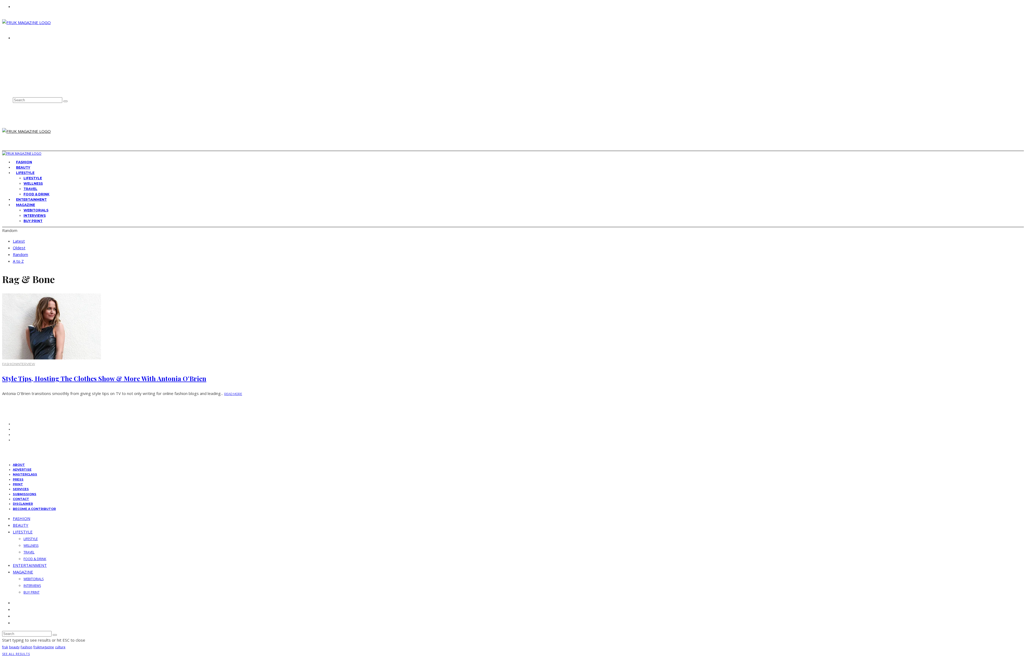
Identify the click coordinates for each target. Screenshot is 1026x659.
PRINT (18, 484)
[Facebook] (15, 65)
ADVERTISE (24, 52)
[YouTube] (15, 88)
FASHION (9, 364)
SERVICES (21, 489)
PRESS (18, 479)
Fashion (26, 647)
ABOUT (21, 47)
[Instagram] (15, 77)
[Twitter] (15, 71)
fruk (5, 647)
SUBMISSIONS (24, 494)
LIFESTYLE (25, 173)
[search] (65, 101)
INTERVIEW (26, 364)
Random (20, 254)
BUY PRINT (33, 221)
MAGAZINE (25, 205)
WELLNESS (33, 183)
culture (60, 647)
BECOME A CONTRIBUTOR (34, 509)
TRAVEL (30, 189)
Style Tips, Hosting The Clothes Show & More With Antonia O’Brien (104, 378)
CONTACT (23, 57)
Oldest (19, 247)
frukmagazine (43, 647)
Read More (233, 394)
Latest (19, 241)
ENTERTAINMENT (30, 565)
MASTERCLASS (25, 474)
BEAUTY (20, 525)
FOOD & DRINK (35, 559)
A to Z (18, 261)
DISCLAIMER (23, 504)
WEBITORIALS (36, 210)
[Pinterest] (15, 82)
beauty (14, 647)
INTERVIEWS (35, 216)
